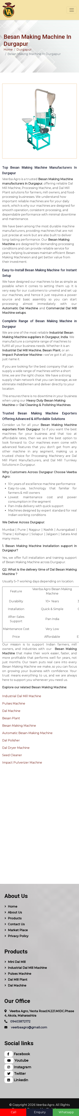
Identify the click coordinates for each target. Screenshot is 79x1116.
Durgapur (24, 49)
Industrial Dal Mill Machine (21, 696)
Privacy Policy (18, 936)
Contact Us (16, 924)
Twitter (19, 1073)
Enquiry (40, 1112)
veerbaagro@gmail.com (29, 1027)
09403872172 (20, 1021)
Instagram (22, 1067)
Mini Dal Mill (17, 962)
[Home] (8, 9)
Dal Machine (11, 711)
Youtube (21, 1060)
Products (15, 918)
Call (13, 1112)
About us (15, 912)
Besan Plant (11, 718)
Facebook (21, 1054)
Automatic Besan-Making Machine (27, 733)
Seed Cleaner (12, 755)
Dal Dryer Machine (16, 748)
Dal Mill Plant (17, 979)
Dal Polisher (11, 740)
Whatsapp (66, 1112)
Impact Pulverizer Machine (22, 762)
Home (8, 49)
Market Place (18, 930)
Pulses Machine (13, 703)
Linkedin (20, 1080)
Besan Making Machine (19, 725)
